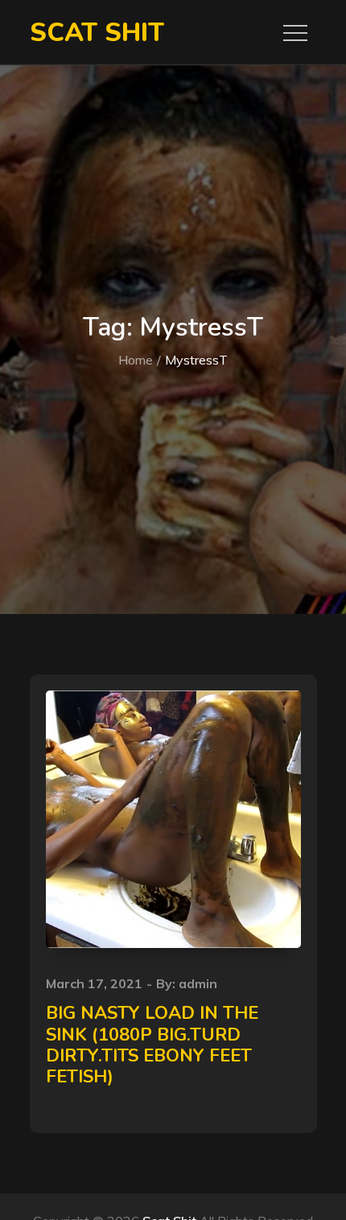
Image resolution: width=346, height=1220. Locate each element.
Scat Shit (97, 32)
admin (198, 983)
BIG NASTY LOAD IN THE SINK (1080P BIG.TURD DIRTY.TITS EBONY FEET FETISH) (152, 1045)
